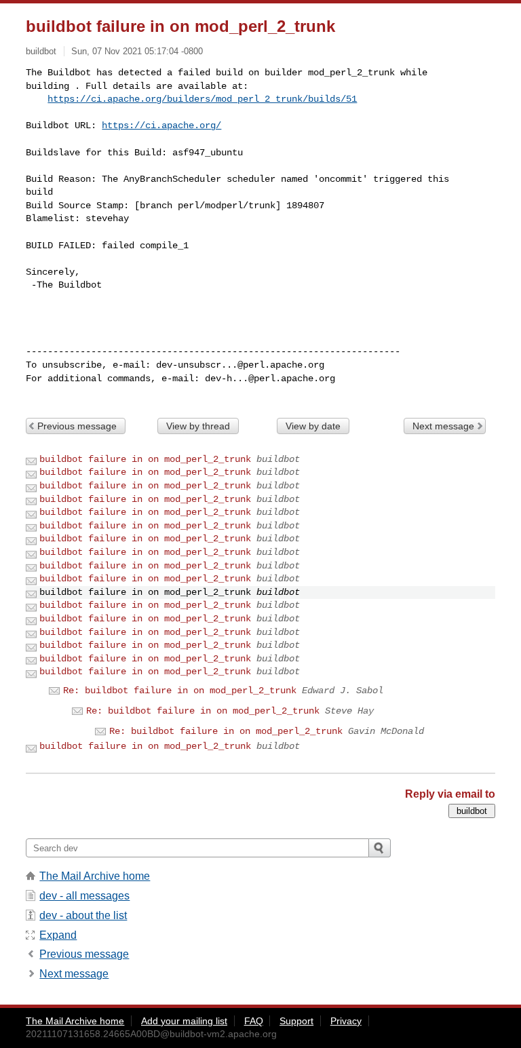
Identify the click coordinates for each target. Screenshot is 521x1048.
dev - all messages (84, 895)
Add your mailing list (184, 1020)
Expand (58, 935)
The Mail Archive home (94, 876)
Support (296, 1020)
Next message (443, 426)
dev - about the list (83, 915)
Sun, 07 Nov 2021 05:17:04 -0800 (137, 51)
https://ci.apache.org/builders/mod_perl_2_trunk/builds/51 (202, 99)
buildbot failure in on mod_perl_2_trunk (145, 459)
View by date (313, 426)
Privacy (346, 1020)
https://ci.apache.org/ (161, 125)
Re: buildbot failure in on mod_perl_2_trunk (179, 690)
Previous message (77, 426)
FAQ (253, 1020)
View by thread (198, 426)
